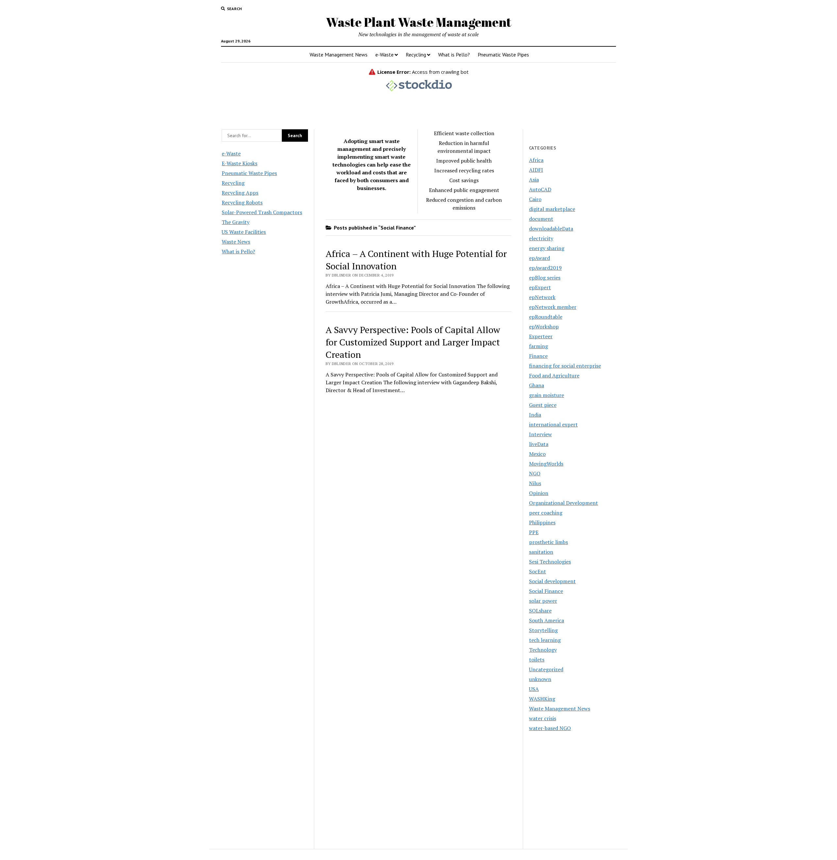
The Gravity (235, 222)
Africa (536, 160)
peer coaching (545, 512)
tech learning (545, 640)
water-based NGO (550, 728)
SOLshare (540, 610)
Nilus (535, 483)
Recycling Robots (242, 202)
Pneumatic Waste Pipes (503, 54)
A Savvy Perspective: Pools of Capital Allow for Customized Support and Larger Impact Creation (413, 342)
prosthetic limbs (548, 542)
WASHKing (542, 698)
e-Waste (384, 54)
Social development (552, 581)
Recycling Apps (240, 192)
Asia (534, 179)
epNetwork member (552, 307)
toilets (536, 659)
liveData (538, 444)
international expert (553, 424)
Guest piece (542, 404)
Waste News (236, 241)
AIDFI (536, 169)
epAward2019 (545, 267)
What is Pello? (454, 54)
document (541, 218)
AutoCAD (540, 189)
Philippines (542, 522)
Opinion (538, 493)
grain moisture (546, 395)
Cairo (535, 199)
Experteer (541, 336)
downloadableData (551, 228)
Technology (543, 649)
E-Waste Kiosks (239, 163)
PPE (533, 532)
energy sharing (546, 248)
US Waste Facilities (244, 231)
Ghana (536, 385)
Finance (538, 355)
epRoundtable (545, 316)
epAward (539, 258)
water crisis (542, 718)
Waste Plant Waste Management (418, 22)
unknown (540, 679)
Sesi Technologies (550, 561)
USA (534, 689)
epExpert (540, 287)
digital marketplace (552, 209)
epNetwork (542, 297)
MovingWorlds (546, 463)
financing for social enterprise (565, 365)
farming (538, 346)
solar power (543, 600)
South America (546, 620)
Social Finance (546, 591)
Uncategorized (546, 669)
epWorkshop (544, 326)
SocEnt (537, 571)
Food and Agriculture (554, 375)
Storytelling (543, 630)
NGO (534, 473)
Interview (540, 434)
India (535, 414)
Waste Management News (338, 54)
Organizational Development (563, 502)
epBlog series (544, 277)
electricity (541, 238)
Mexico (537, 453)
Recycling (416, 54)
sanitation (541, 551)
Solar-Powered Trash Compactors (262, 212)
